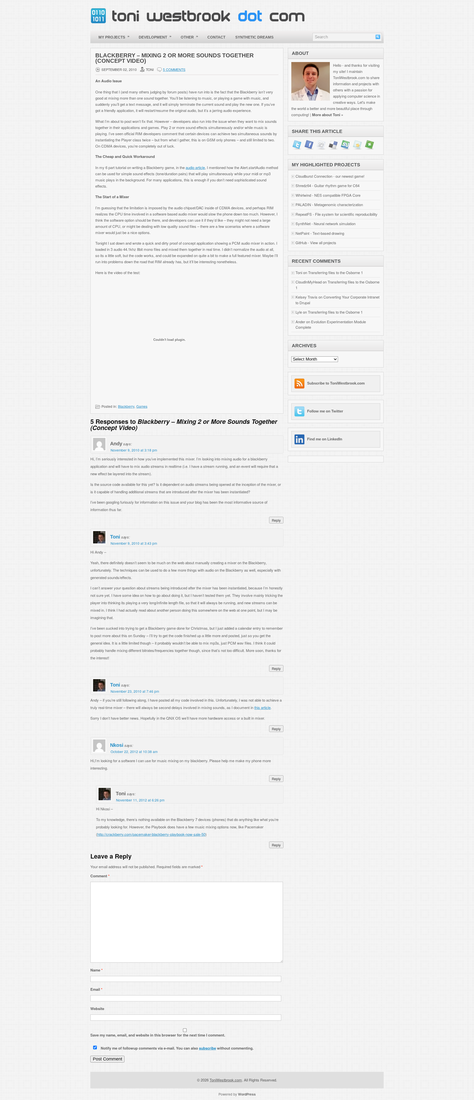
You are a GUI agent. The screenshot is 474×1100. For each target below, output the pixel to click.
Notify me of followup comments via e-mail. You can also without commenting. (177, 1048)
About (300, 53)
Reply (276, 520)
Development (155, 36)
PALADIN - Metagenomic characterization (329, 204)
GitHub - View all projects (316, 242)
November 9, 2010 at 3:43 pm (134, 543)
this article (262, 707)
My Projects (114, 36)
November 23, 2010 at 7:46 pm (135, 691)
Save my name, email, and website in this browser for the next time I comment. (157, 1035)
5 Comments (174, 69)
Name (96, 970)
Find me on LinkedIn (324, 439)
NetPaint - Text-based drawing (320, 233)
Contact (216, 37)
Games (141, 406)
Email (96, 989)
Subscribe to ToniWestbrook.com (336, 383)
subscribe (207, 1048)
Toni (115, 536)
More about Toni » (327, 114)
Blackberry (126, 406)
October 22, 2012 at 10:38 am (134, 751)
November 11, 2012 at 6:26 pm (140, 800)
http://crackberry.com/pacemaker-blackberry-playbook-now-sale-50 (151, 834)
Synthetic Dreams (254, 37)
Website (97, 1008)
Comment (100, 876)
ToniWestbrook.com (226, 1079)
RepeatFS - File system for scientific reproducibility (336, 214)
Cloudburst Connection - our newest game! (330, 176)
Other (189, 36)
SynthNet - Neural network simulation (326, 223)
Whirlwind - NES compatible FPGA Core (328, 195)
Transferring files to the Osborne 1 (335, 272)
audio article (195, 167)
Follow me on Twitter (325, 411)
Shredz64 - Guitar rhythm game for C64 (327, 185)
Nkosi (116, 745)
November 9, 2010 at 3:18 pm (134, 450)
